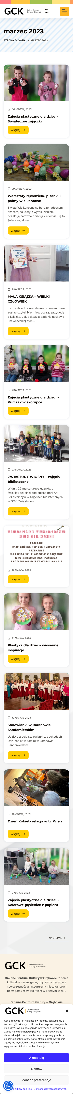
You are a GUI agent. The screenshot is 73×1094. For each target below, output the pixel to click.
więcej (20, 131)
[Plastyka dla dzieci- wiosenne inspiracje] (36, 611)
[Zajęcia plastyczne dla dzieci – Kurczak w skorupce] (36, 363)
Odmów (36, 1069)
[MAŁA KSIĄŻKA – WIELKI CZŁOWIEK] (36, 263)
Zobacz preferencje (36, 1080)
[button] (67, 1011)
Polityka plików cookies (18, 1088)
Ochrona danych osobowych (50, 1088)
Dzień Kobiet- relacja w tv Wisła (35, 821)
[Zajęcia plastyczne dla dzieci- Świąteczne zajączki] (36, 83)
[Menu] (64, 11)
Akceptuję (36, 1058)
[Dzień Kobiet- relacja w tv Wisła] (36, 787)
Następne (55, 937)
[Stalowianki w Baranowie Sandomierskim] (36, 691)
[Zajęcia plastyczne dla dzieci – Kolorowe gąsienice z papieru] (36, 866)
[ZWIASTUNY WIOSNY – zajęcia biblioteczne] (36, 443)
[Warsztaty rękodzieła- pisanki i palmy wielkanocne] (36, 162)
